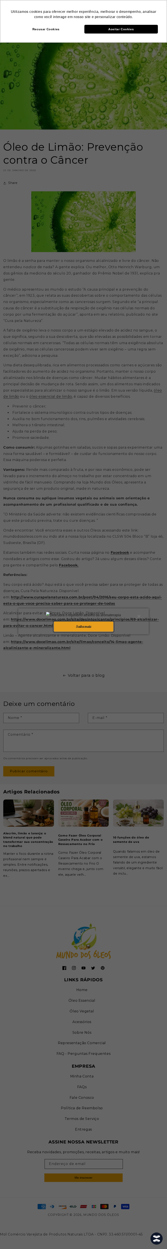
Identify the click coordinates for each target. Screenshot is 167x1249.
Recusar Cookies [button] (46, 29)
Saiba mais (83, 626)
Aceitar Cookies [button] (121, 29)
